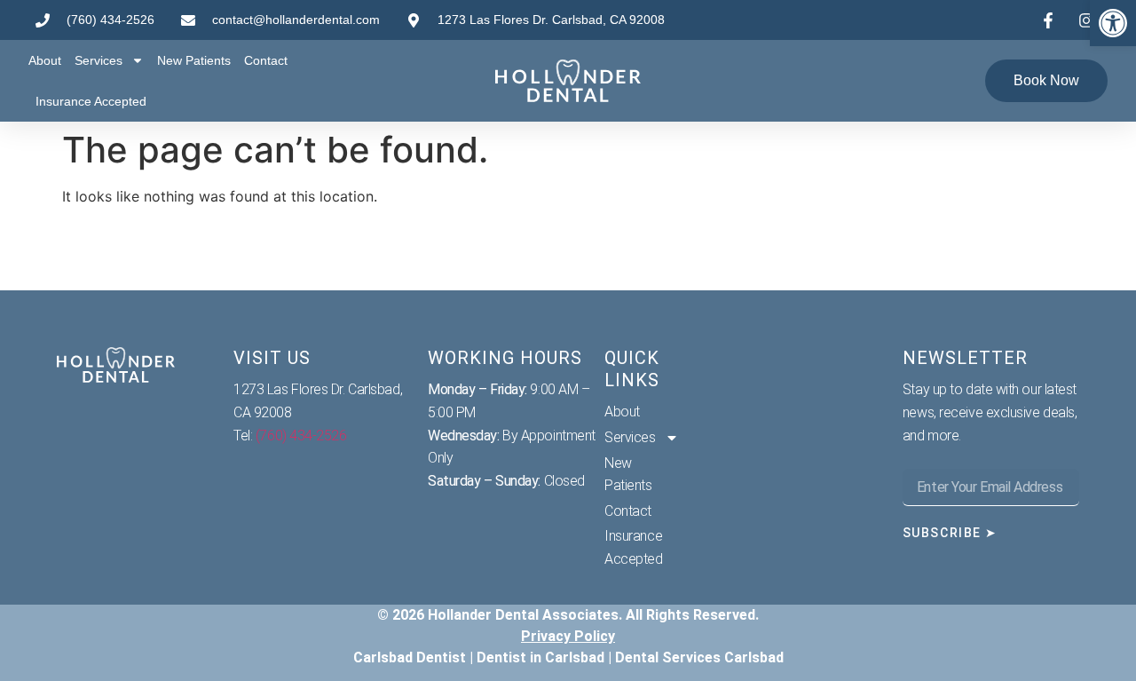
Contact (266, 60)
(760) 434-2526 (301, 435)
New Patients (194, 60)
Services (98, 60)
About (44, 60)
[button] (1113, 23)
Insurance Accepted (91, 101)
